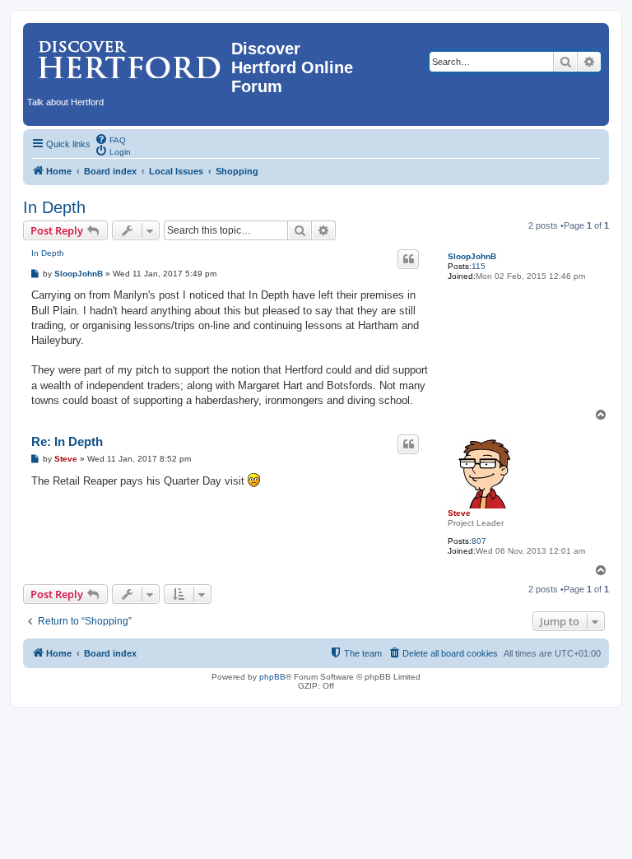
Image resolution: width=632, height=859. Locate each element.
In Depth (54, 207)
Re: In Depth (67, 441)
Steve (459, 513)
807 (479, 541)
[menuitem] (110, 139)
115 (479, 266)
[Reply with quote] (408, 259)
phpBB (272, 676)
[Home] (129, 53)
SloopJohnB (472, 256)
